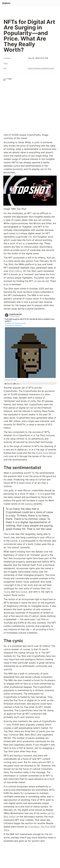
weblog (29, 503)
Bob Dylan (21, 591)
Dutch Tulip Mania (45, 452)
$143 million (15, 271)
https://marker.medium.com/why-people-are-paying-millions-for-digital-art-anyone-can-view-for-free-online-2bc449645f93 (42, 68)
